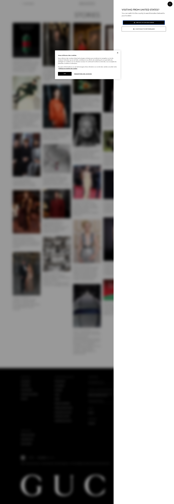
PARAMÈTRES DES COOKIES (83, 74)
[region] (87, 64)
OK (65, 73)
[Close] (170, 4)
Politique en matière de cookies (68, 68)
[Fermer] (117, 53)
